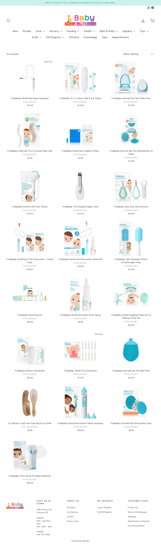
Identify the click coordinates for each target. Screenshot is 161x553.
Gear (39, 31)
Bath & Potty (108, 31)
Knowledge (90, 37)
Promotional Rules (136, 525)
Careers (70, 516)
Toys (143, 31)
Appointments (120, 37)
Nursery (54, 31)
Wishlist (74, 37)
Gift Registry (54, 37)
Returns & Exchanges (137, 512)
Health (88, 31)
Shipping (132, 516)
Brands (27, 31)
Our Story (71, 507)
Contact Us (133, 507)
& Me (35, 37)
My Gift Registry (104, 512)
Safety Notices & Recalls (139, 521)
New (15, 31)
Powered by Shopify (80, 541)
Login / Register (104, 507)
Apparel (128, 31)
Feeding (72, 31)
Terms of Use (73, 521)
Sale (104, 37)
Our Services (72, 512)
